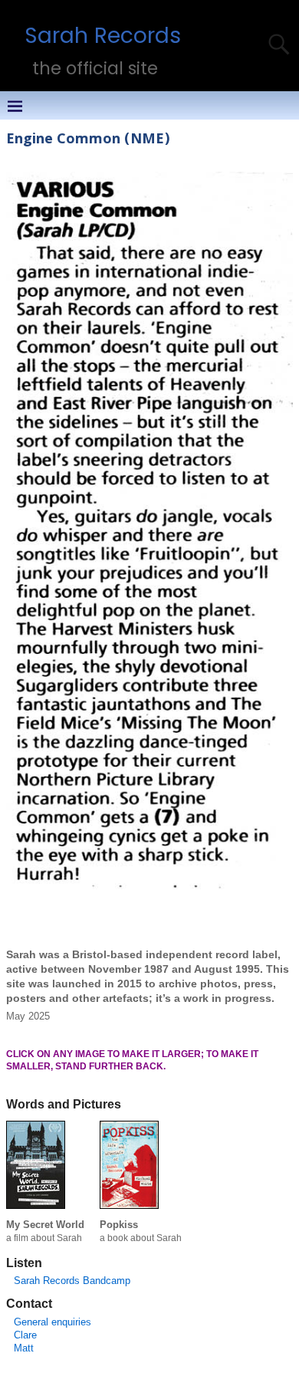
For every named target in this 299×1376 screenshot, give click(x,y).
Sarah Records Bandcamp (72, 1280)
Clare (25, 1335)
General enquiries (52, 1322)
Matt (24, 1348)
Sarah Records (103, 35)
